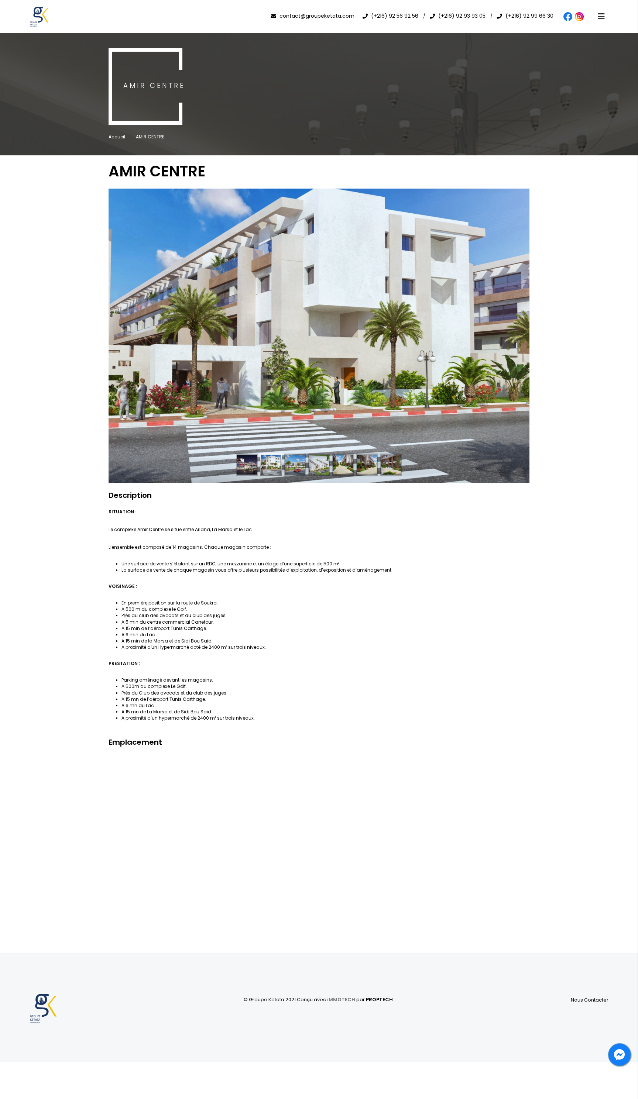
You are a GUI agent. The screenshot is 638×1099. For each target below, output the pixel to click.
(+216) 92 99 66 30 (529, 16)
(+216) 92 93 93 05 (462, 16)
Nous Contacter (589, 999)
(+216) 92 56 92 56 (394, 16)
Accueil (117, 137)
